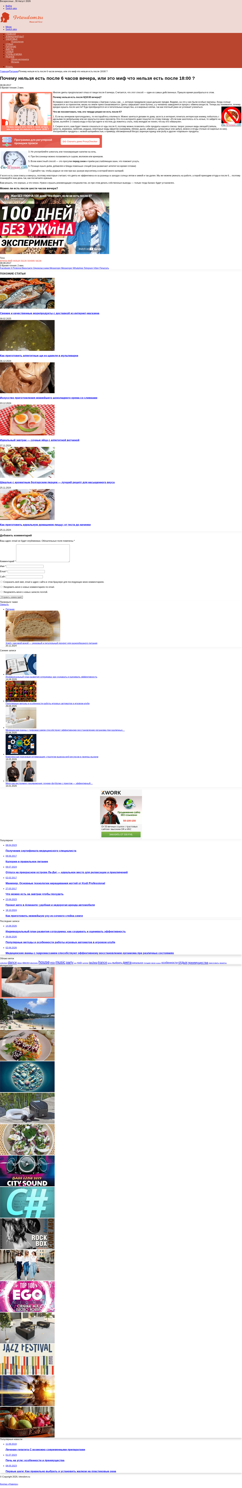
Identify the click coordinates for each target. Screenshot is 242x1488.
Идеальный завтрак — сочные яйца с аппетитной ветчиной (39, 440)
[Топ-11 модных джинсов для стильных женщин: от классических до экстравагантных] (27, 1280)
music (60, 962)
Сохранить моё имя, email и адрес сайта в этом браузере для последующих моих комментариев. (53, 582)
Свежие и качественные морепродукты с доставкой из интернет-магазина (49, 313)
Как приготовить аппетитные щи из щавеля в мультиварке (39, 355)
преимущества (198, 962)
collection (3, 963)
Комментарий (8, 561)
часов (38, 260)
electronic (34, 963)
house (44, 962)
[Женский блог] (21, 22)
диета (127, 962)
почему (31, 260)
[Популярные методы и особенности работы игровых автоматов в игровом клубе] (21, 701)
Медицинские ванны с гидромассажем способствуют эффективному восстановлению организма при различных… (65, 730)
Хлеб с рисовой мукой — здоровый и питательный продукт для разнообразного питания (51, 643)
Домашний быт (15, 36)
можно (158, 963)
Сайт (2, 576)
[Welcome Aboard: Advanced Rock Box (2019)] (27, 1248)
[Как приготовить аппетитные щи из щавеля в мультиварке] (27, 350)
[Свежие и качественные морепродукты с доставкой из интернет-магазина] (27, 308)
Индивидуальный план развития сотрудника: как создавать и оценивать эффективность (51, 677)
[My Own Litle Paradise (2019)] (27, 1405)
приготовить (214, 963)
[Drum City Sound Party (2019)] (27, 1185)
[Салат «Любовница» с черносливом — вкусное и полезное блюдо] (27, 1060)
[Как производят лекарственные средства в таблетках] (27, 1091)
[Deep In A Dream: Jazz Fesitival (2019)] (27, 1374)
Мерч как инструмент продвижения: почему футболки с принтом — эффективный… (49, 783)
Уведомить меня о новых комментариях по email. (29, 587)
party (69, 962)
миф (10, 260)
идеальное (137, 962)
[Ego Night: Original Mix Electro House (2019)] (27, 1311)
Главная (4, 71)
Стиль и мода (14, 54)
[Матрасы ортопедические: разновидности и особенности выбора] (27, 997)
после (24, 260)
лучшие (147, 963)
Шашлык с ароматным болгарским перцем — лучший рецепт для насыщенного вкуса (57, 482)
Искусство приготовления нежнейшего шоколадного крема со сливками (48, 397)
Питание (11, 47)
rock (79, 962)
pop (75, 963)
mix (52, 962)
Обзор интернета (20, 59)
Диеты (9, 49)
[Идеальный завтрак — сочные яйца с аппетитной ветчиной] (27, 434)
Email (3, 571)
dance (12, 962)
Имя (3, 566)
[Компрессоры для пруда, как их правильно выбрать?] (27, 1123)
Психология (17, 42)
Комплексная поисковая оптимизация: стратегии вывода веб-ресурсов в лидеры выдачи (52, 757)
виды (110, 963)
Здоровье (12, 39)
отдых (182, 962)
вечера (3, 260)
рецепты (223, 963)
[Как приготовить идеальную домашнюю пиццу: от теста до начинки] (27, 519)
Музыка (15, 62)
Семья (9, 52)
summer (85, 963)
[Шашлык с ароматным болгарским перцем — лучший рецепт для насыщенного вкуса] (27, 477)
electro (26, 962)
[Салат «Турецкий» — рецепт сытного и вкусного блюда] (27, 1154)
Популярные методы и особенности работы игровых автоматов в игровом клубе (48, 703)
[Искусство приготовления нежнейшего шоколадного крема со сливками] (27, 392)
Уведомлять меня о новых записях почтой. (25, 592)
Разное (10, 57)
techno (93, 962)
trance (102, 962)
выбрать (117, 962)
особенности (169, 962)
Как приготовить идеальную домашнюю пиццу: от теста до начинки (45, 524)
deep (19, 963)
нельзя (16, 260)
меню (153, 963)
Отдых (9, 44)
